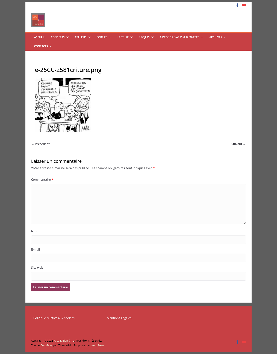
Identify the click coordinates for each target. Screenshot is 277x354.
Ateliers (80, 37)
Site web (37, 267)
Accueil (39, 37)
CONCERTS (58, 37)
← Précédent (40, 144)
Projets (144, 37)
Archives (215, 37)
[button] (67, 37)
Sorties (102, 37)
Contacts (41, 46)
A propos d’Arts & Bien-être (179, 37)
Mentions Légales (119, 318)
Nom (34, 231)
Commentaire (42, 179)
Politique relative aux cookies (54, 318)
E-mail (35, 249)
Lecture (123, 37)
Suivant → (238, 144)
